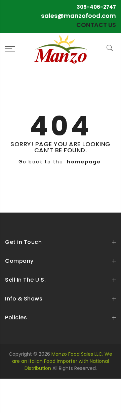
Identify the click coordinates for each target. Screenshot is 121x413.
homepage (84, 161)
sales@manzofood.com (78, 15)
